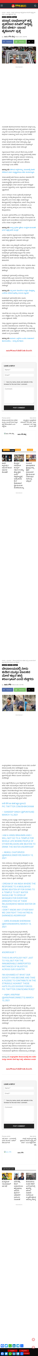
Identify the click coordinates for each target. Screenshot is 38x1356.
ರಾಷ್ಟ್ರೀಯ (14, 17)
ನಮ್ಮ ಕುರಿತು (24, 1350)
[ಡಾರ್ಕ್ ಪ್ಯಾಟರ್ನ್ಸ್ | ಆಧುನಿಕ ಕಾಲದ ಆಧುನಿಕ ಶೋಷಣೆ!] (7, 458)
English (12, 1350)
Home (3, 12)
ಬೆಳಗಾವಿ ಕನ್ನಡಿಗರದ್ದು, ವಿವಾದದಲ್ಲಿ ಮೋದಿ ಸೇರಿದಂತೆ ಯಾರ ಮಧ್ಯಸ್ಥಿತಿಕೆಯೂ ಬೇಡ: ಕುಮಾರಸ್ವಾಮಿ (18, 171)
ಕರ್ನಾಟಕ (17, 450)
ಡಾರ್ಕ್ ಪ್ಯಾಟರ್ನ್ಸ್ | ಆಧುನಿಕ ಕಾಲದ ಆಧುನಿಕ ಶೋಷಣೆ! (7, 467)
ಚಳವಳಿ (8, 12)
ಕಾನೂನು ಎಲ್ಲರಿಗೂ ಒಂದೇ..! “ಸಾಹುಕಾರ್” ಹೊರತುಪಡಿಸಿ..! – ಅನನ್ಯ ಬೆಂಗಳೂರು (18, 339)
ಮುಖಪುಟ (9, 17)
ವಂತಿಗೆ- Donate (25, 1353)
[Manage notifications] (33, 1347)
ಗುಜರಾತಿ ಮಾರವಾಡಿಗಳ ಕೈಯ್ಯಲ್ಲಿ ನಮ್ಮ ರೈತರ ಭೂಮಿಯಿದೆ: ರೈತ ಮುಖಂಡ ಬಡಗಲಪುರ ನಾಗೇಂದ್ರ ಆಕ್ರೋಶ (30, 472)
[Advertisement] (19, 87)
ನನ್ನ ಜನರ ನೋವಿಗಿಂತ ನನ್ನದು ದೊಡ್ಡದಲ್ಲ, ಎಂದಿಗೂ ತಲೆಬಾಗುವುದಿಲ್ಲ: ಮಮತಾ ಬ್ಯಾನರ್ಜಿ (18, 292)
